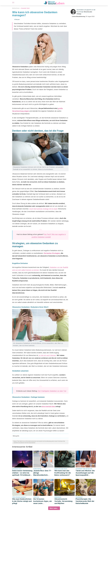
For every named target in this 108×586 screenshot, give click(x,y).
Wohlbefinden (16, 8)
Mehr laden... (54, 508)
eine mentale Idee (48, 406)
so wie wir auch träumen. (47, 355)
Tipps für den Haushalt (19, 497)
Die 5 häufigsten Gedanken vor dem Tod (52, 391)
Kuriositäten (37, 468)
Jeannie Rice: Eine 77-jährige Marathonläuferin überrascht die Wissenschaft (42, 473)
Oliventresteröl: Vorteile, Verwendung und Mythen (63, 501)
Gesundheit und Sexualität (84, 468)
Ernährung (57, 497)
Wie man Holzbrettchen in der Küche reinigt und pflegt (22, 501)
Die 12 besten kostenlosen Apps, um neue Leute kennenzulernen (42, 501)
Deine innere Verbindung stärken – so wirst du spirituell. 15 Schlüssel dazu (22, 473)
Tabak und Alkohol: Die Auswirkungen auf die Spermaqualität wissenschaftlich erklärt (85, 473)
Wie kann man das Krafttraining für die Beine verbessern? (62, 473)
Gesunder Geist (25, 8)
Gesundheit (79, 497)
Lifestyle (36, 497)
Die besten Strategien (52, 253)
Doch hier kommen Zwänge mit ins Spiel (43, 209)
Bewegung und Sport (60, 468)
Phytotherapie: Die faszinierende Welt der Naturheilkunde (85, 501)
